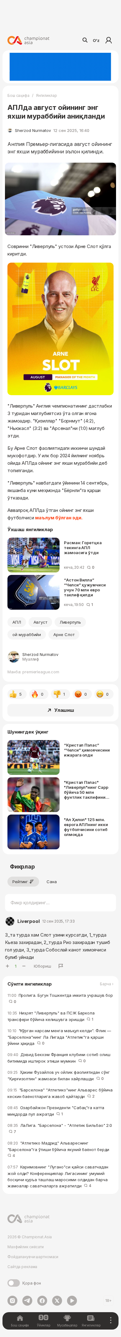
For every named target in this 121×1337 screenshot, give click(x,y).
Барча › (107, 984)
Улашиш (64, 710)
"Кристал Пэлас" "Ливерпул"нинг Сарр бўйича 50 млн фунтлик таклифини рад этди (86, 790)
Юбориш (42, 966)
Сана (52, 881)
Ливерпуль (70, 622)
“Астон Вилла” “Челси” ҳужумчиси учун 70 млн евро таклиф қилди (85, 587)
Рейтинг (20, 881)
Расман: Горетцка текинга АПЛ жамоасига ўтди (83, 547)
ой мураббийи (26, 634)
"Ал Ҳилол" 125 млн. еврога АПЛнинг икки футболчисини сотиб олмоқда (86, 827)
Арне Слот (63, 634)
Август (40, 622)
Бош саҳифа (18, 95)
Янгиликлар (46, 95)
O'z (96, 40)
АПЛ (16, 622)
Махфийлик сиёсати (25, 1246)
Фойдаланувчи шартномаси (32, 1256)
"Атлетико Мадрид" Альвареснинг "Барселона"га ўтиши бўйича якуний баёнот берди (59, 1149)
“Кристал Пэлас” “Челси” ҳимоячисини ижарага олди (87, 750)
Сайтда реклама (22, 1266)
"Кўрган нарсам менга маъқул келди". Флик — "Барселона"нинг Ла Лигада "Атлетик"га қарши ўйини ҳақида (59, 1037)
